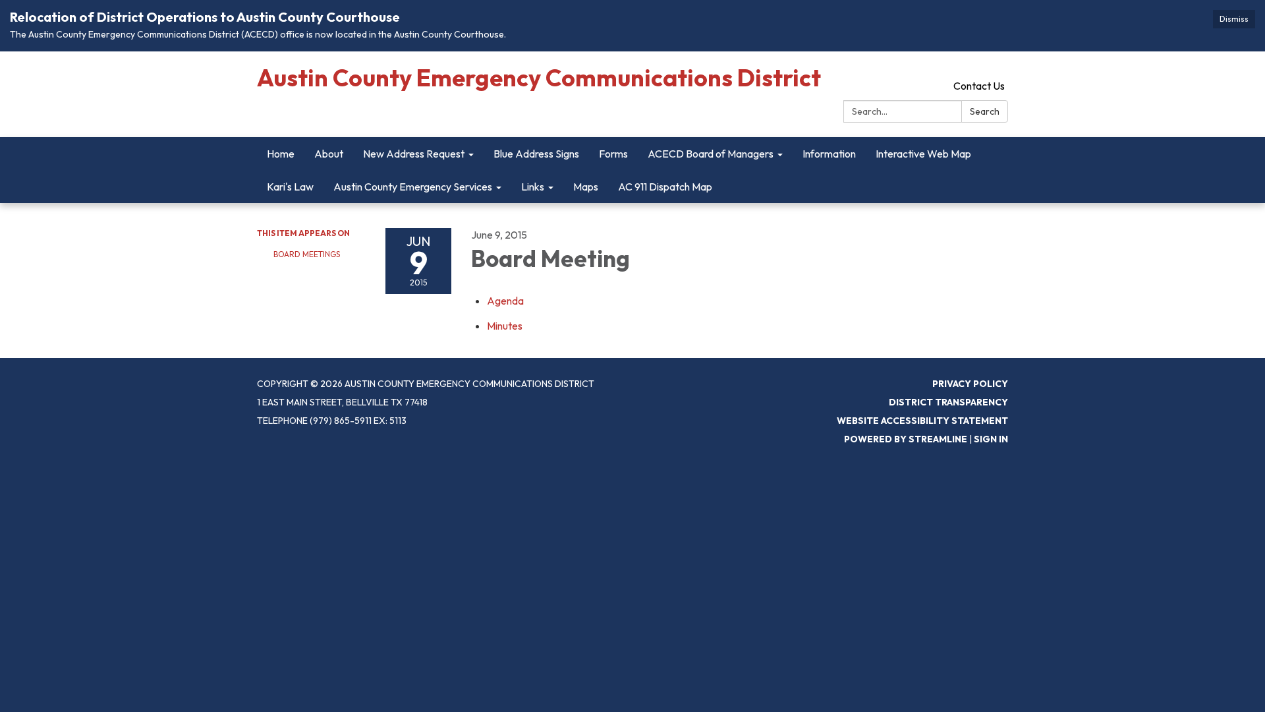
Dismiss (1234, 19)
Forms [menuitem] (613, 153)
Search (984, 111)
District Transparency (948, 402)
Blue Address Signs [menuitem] (536, 153)
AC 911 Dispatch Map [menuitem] (665, 186)
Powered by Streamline (905, 439)
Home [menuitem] (281, 153)
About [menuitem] (328, 153)
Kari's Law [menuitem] (290, 186)
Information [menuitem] (829, 153)
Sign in (991, 439)
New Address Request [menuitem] (413, 153)
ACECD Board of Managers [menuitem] (710, 153)
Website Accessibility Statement (922, 421)
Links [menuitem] (532, 186)
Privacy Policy (970, 384)
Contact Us (979, 85)
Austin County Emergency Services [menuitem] (412, 186)
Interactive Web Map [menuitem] (923, 153)
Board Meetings (306, 254)
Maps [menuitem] (585, 186)
